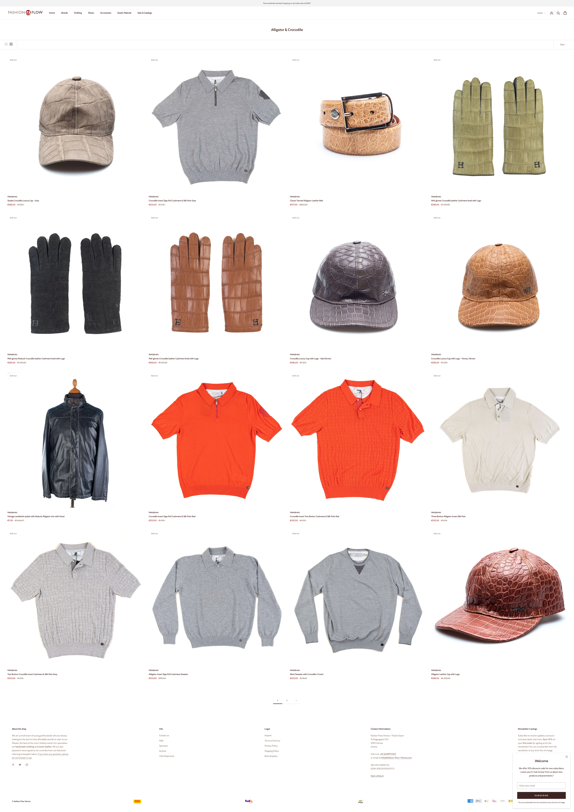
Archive (162, 751)
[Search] (558, 12)
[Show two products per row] (6, 44)
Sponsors (163, 745)
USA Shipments (166, 756)
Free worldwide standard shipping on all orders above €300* (287, 3)
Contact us (164, 735)
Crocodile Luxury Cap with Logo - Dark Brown (310, 358)
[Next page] (296, 700)
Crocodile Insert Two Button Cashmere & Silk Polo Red (314, 516)
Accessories (105, 13)
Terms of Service (272, 740)
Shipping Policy (272, 751)
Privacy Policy (271, 745)
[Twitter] (20, 764)
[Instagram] (27, 764)
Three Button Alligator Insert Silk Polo (448, 516)
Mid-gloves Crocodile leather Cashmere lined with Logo (456, 200)
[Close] (566, 756)
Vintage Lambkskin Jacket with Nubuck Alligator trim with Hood (35, 516)
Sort (562, 44)
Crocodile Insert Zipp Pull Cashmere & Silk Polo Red (172, 516)
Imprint (268, 735)
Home (52, 13)
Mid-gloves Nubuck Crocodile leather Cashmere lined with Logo (36, 358)
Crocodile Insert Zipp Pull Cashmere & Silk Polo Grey (172, 200)
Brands (64, 13)
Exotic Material (124, 13)
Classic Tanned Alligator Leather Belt (306, 200)
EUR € (540, 13)
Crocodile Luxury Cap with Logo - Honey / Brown (453, 358)
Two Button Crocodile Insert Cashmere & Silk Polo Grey (32, 674)
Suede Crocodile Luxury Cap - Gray (23, 200)
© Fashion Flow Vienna (21, 801)
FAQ (161, 740)
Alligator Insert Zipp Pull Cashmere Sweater (168, 674)
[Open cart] (565, 13)
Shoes (91, 13)
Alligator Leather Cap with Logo (445, 674)
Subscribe (541, 795)
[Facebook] (13, 764)
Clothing (78, 13)
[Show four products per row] (11, 44)
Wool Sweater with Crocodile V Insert (306, 674)
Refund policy (271, 756)
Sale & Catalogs (145, 13)
